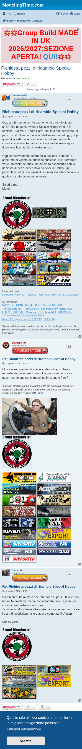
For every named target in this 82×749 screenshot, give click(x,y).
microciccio (23, 78)
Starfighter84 (19, 343)
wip (57, 122)
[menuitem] (6, 14)
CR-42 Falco (65, 312)
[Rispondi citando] (69, 99)
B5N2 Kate (66, 308)
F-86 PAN (17, 305)
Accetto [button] (26, 741)
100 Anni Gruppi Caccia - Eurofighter (22, 315)
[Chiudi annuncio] (78, 29)
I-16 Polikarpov (49, 308)
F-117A (6, 312)
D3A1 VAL (18, 312)
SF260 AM (49, 319)
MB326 (6, 305)
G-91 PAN (40, 305)
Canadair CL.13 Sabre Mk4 (41, 312)
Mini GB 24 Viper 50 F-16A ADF (19, 294)
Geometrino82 (20, 95)
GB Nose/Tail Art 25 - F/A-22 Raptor (59, 294)
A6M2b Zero (32, 308)
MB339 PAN (55, 305)
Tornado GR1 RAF (12, 308)
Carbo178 (17, 570)
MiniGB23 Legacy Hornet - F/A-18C (22, 319)
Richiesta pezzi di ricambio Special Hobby (36, 70)
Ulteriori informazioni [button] (24, 729)
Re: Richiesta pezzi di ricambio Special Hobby (38, 359)
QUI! (50, 56)
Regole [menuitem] (21, 13)
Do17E (29, 305)
